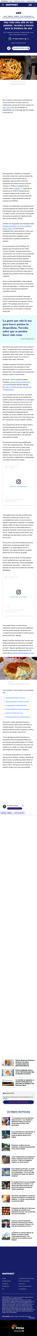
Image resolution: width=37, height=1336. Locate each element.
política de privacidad (24, 1286)
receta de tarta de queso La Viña (22, 653)
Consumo (16, 16)
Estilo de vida (19, 813)
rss (3, 1289)
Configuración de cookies (26, 1278)
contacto (5, 1283)
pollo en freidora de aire (13, 387)
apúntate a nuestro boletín (18, 1102)
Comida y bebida (6, 813)
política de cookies (24, 1281)
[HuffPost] (8, 1273)
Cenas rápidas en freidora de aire (17, 709)
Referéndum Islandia (19, 1)
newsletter (5, 1286)
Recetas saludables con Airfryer (14, 226)
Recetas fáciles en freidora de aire (18, 717)
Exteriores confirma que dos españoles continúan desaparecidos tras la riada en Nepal (23, 1147)
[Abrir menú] (3, 5)
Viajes (21, 16)
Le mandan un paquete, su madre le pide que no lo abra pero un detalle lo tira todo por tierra (24, 1082)
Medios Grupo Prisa (18, 1331)
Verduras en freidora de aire (16, 698)
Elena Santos (19, 39)
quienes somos (6, 1281)
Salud (5, 16)
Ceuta (10, 1)
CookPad (16, 188)
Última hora (30, 5)
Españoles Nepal (31, 1)
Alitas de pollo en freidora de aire (17, 702)
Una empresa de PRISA (18, 1326)
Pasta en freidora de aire (14, 713)
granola (30, 648)
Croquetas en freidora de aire (16, 705)
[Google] (25, 39)
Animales (10, 16)
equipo (4, 1278)
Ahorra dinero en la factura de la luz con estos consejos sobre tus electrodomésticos (24, 1063)
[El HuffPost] (12, 5)
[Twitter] (28, 39)
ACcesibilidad (22, 1289)
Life (18, 13)
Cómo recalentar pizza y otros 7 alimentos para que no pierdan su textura (24, 1072)
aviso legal (21, 1283)
